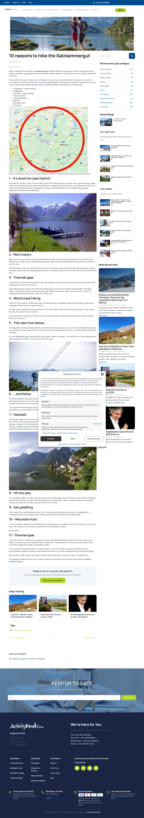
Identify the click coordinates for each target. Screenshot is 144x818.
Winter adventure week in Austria (121, 221)
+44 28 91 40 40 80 (93, 812)
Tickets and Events (82, 10)
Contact (7, 2)
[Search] (132, 56)
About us (16, 2)
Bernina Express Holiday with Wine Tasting (121, 251)
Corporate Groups (16, 778)
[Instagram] (95, 768)
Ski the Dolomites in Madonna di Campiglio (120, 146)
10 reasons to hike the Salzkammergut (120, 120)
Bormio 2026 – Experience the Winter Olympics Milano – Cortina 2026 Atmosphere (121, 201)
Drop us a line (26, 559)
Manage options (93, 439)
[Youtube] (89, 768)
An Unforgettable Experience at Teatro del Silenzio (116, 433)
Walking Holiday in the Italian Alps (121, 177)
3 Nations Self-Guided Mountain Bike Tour (122, 166)
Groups (94, 10)
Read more (119, 798)
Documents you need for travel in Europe (92, 758)
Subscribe (128, 697)
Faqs (30, 2)
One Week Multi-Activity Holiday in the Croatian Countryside (121, 241)
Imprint (83, 444)
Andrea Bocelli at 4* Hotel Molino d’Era (121, 231)
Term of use (54, 768)
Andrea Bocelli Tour (16, 763)
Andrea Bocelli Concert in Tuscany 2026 (113, 391)
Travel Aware (80, 762)
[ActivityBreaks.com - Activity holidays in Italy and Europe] (12, 9)
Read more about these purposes (67, 433)
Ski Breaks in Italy (16, 768)
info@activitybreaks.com (60, 798)
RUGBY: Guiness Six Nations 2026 (121, 211)
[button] (102, 374)
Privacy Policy (55, 773)
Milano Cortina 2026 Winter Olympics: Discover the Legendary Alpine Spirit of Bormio (114, 299)
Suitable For (27, 10)
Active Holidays (52, 10)
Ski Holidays (39, 10)
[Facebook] (77, 768)
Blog (24, 2)
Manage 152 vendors (49, 433)
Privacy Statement (74, 444)
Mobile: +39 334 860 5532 (82, 744)
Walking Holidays (37, 776)
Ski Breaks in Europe (17, 773)
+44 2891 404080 (52, 796)
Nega (73, 438)
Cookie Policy (62, 444)
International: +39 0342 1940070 (85, 741)
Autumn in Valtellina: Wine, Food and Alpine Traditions (116, 347)
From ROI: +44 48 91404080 (83, 738)
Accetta (50, 438)
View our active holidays (52, 580)
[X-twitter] (83, 768)
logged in (24, 659)
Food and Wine (66, 10)
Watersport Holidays (38, 781)
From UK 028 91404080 (81, 735)
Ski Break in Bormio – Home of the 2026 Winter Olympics (121, 156)
